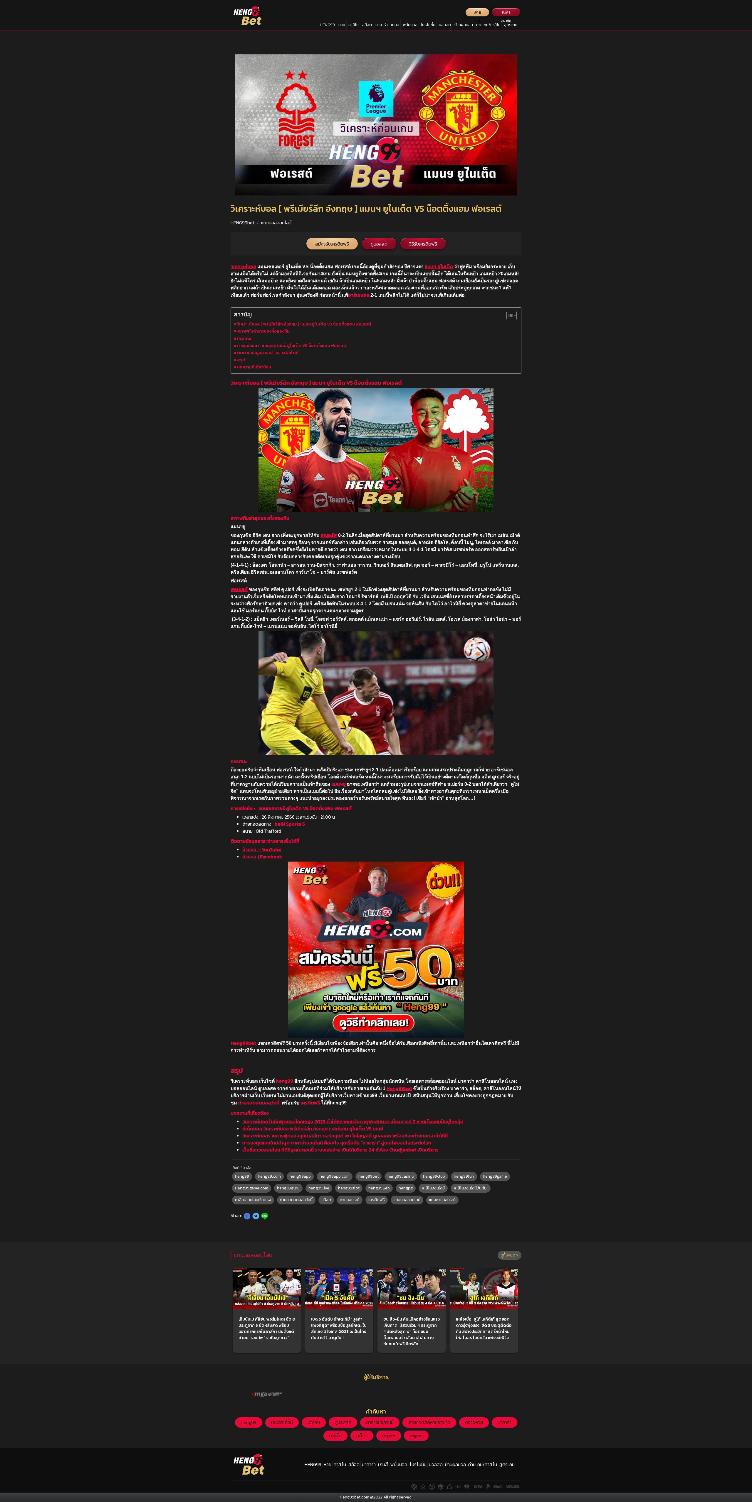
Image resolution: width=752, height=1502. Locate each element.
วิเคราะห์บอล (243, 266)
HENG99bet (242, 222)
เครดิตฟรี (310, 1102)
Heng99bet (243, 1043)
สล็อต (367, 25)
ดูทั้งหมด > (509, 1255)
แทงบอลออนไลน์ (276, 222)
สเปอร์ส (328, 535)
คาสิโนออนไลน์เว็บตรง (253, 1200)
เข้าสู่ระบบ (477, 13)
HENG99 (327, 25)
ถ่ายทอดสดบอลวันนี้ (258, 1102)
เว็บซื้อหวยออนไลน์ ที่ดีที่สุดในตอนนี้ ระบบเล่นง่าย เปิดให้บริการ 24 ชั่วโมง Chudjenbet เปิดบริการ (340, 1149)
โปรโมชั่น (428, 25)
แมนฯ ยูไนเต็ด (439, 266)
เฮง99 (314, 1422)
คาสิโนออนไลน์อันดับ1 (471, 1188)
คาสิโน (353, 25)
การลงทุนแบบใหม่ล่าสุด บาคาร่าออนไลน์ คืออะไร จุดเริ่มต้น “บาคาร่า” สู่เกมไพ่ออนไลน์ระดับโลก (336, 1142)
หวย (341, 25)
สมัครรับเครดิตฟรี (332, 243)
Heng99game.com (251, 1188)
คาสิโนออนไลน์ (433, 1188)
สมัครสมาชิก (506, 13)
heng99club (434, 1176)
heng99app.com (335, 1176)
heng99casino (400, 1176)
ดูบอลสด (379, 243)
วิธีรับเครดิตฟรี (423, 243)
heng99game (495, 1176)
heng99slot (349, 1188)
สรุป (241, 360)
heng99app (300, 1176)
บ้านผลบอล (463, 25)
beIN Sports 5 (290, 823)
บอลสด (445, 25)
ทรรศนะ (244, 338)
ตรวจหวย (474, 1422)
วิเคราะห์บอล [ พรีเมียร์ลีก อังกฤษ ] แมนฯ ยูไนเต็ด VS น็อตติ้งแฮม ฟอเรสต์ (304, 324)
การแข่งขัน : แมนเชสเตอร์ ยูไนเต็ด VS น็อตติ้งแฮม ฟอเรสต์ (291, 345)
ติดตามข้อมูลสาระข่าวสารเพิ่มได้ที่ (267, 352)
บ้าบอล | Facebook (262, 856)
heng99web (379, 1188)
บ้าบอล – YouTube (261, 849)
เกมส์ (395, 25)
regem (388, 1435)
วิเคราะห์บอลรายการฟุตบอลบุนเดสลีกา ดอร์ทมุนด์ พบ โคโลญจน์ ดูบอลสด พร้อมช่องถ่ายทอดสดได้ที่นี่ (345, 1135)
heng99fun (464, 1176)
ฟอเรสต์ (239, 589)
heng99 (284, 1080)
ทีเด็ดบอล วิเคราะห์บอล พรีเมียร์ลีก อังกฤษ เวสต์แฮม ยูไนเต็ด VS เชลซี (312, 1128)
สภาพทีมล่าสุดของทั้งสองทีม (263, 331)
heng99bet (368, 1176)
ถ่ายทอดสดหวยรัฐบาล (429, 1422)
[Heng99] (247, 15)
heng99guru (288, 1188)
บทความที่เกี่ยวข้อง (254, 367)
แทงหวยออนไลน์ (442, 1200)
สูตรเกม (510, 25)
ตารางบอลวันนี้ (380, 1422)
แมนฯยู (338, 783)
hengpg (406, 1188)
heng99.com (269, 1176)
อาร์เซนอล (358, 294)
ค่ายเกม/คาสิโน (488, 25)
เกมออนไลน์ (282, 1422)
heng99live (318, 1188)
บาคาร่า (381, 25)
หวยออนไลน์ (350, 1200)
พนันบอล (410, 25)
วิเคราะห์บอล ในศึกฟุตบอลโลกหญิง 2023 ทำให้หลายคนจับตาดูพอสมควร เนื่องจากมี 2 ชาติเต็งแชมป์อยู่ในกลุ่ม (352, 1121)
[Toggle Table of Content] (508, 316)
